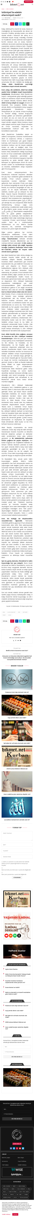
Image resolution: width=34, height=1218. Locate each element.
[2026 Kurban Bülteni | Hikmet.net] (17, 756)
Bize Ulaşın (21, 1157)
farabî (4, 615)
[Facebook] (1, 1)
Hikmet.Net (7, 18)
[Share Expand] (27, 24)
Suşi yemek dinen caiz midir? (17, 718)
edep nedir (25, 612)
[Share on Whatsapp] (24, 24)
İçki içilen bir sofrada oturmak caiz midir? (17, 743)
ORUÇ (29, 1189)
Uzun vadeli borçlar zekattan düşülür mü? (17, 794)
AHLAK (4, 1191)
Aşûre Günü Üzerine (11, 969)
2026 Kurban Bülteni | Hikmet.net (17, 769)
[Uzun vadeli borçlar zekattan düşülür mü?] (17, 781)
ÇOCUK (15, 1197)
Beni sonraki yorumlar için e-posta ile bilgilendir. (16, 870)
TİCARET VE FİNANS (12, 1191)
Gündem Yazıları (7, 1197)
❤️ (13, 2)
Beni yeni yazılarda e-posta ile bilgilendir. (14, 874)
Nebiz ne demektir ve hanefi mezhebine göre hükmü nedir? (17, 993)
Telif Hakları (5, 1165)
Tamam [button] (15, 1214)
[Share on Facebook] (16, 24)
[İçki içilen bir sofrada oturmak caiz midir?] (17, 730)
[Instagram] (5, 1)
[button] (4, 1077)
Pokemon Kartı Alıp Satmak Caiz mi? (17, 692)
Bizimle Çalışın (6, 1157)
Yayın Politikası (22, 1161)
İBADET (14, 1186)
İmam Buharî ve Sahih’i (12, 987)
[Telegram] (9, 1)
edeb (19, 612)
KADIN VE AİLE (6, 1189)
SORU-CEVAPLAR (6, 1186)
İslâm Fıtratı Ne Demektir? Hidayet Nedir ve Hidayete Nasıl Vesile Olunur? (18, 975)
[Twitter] (3, 1)
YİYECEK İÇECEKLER (24, 1197)
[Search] (32, 4)
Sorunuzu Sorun (28, 1)
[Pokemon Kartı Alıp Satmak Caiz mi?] (17, 679)
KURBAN (26, 1194)
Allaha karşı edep (11, 612)
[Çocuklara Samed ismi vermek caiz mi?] (17, 807)
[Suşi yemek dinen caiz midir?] (17, 705)
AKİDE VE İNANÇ (22, 1186)
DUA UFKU (5, 1194)
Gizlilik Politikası (22, 1165)
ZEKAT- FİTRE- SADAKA (24, 1191)
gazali (9, 615)
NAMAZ (13, 1189)
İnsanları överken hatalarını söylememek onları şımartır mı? (15, 981)
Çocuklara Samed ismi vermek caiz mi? (17, 820)
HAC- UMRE (19, 1194)
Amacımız (5, 1161)
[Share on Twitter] (20, 24)
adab (4, 612)
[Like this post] (12, 24)
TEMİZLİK (12, 1194)
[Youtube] (7, 1)
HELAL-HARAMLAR (21, 1189)
